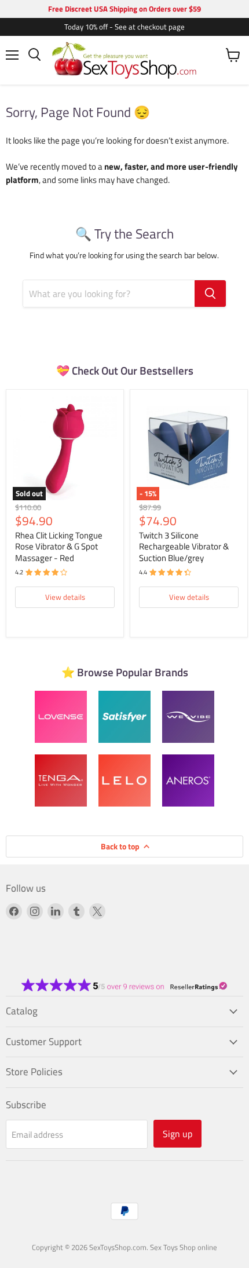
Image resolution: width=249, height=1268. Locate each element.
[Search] (210, 293)
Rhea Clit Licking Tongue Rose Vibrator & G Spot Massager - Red (58, 547)
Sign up (177, 1134)
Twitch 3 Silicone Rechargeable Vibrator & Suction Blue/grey (184, 547)
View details (65, 597)
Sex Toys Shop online (183, 1247)
